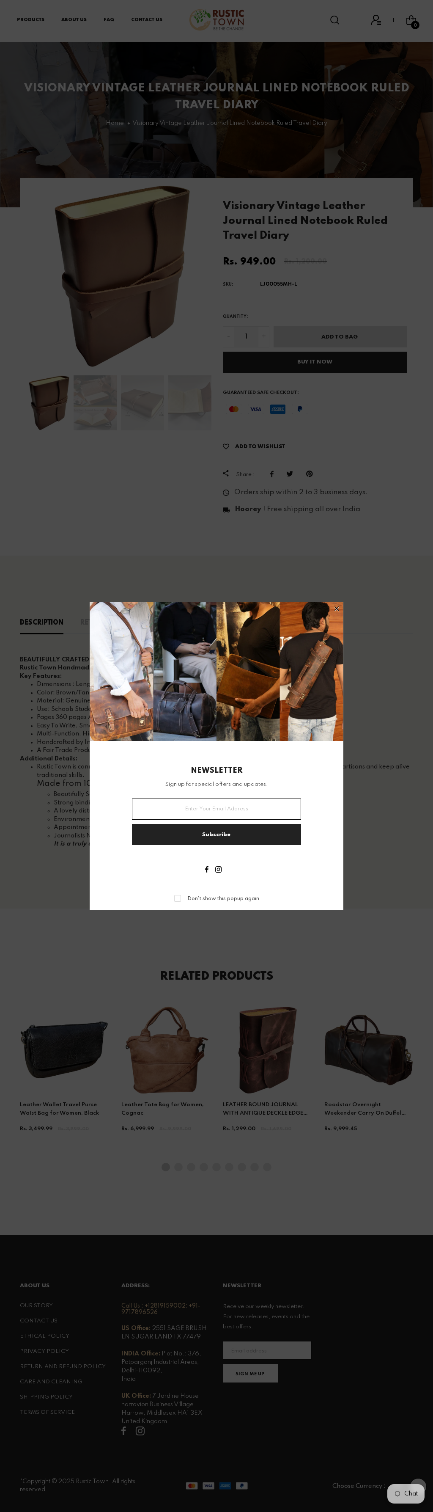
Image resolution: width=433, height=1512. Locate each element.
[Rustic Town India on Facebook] (206, 870)
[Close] (336, 609)
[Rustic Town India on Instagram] (218, 870)
